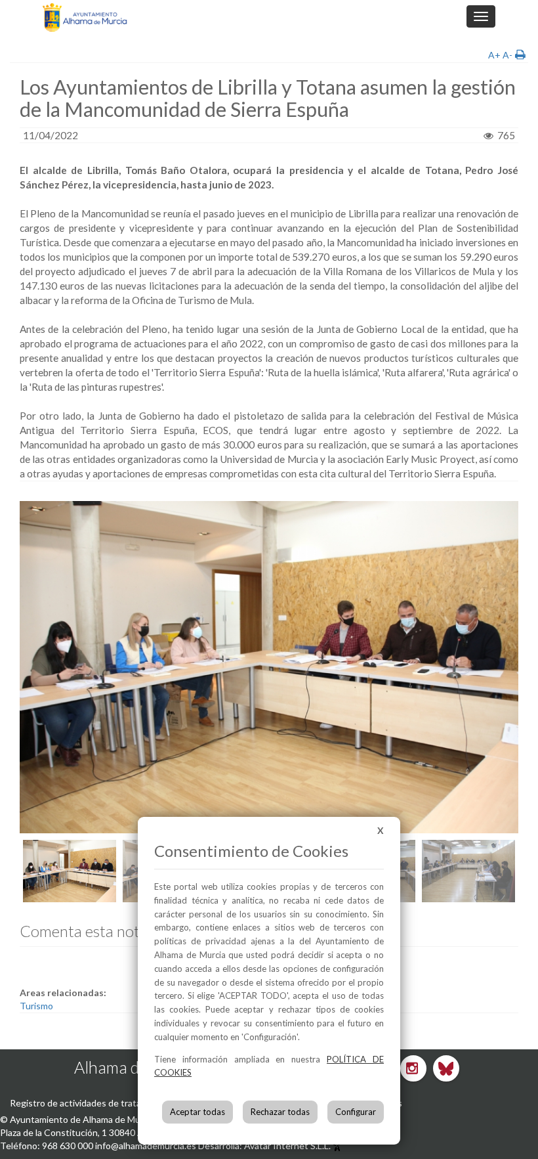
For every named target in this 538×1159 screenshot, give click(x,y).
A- (507, 54)
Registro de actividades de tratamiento (90, 1102)
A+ (494, 54)
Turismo (36, 1005)
